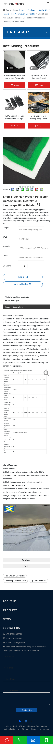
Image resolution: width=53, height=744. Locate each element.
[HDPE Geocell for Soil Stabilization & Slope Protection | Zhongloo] (14, 102)
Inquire (21, 277)
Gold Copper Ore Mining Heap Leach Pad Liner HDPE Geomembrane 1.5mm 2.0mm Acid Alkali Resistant (39, 117)
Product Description (14, 307)
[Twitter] (32, 721)
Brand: (8, 300)
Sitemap (25, 729)
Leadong (45, 729)
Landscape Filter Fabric (15, 581)
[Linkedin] (26, 721)
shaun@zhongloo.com (16, 642)
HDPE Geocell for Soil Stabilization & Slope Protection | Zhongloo (14, 117)
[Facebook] (20, 721)
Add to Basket (21, 284)
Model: (8, 297)
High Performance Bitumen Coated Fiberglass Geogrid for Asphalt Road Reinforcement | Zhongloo (39, 77)
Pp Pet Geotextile (38, 581)
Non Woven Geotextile (15, 576)
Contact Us (27, 710)
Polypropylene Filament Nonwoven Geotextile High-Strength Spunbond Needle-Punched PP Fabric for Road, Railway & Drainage (14, 77)
